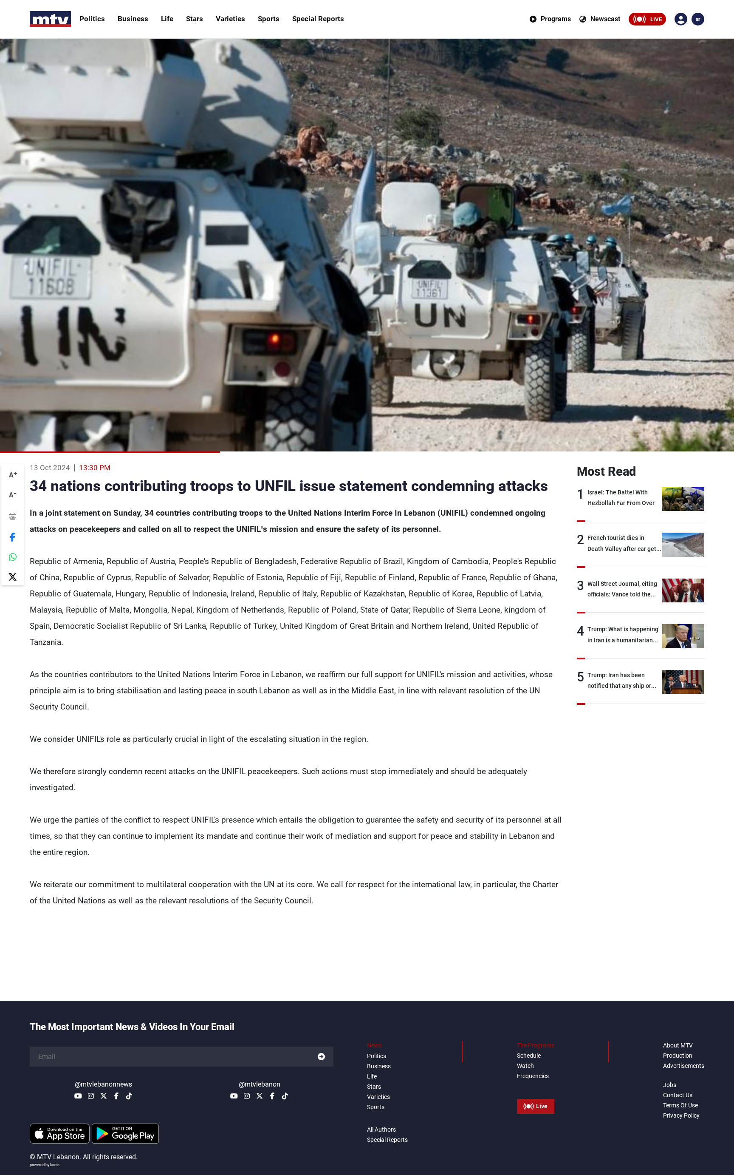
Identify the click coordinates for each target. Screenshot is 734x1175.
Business (133, 18)
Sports (268, 18)
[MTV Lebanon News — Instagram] (91, 1096)
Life (167, 18)
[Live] (535, 1087)
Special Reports (318, 18)
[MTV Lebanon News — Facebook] (116, 1096)
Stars (194, 18)
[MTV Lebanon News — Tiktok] (129, 1096)
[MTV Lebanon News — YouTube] (78, 1096)
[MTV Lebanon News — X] (103, 1096)
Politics (92, 18)
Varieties (230, 18)
